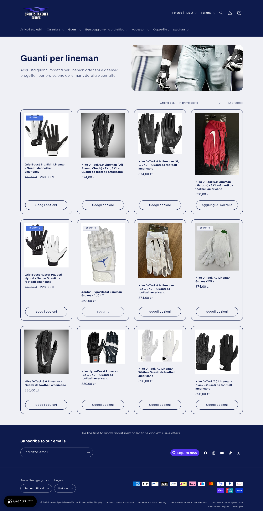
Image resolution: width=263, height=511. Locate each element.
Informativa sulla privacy (152, 503)
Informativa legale (218, 507)
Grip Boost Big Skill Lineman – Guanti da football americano (45, 168)
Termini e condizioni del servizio (188, 503)
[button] (55, 30)
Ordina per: (167, 102)
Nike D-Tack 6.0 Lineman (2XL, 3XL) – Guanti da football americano (156, 289)
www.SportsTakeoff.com (64, 502)
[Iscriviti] (88, 452)
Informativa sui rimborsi (120, 503)
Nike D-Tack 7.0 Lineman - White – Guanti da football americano (156, 372)
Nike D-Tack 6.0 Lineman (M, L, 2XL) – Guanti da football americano (158, 165)
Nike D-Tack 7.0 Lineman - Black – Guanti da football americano (213, 385)
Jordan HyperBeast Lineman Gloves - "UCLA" (101, 293)
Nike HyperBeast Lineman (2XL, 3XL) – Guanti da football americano (99, 375)
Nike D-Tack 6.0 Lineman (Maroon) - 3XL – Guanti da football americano (214, 185)
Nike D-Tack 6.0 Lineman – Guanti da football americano (45, 383)
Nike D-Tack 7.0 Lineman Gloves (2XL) (212, 279)
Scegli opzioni (46, 205)
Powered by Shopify (90, 502)
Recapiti (238, 507)
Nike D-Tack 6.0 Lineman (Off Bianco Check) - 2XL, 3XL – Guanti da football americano (102, 168)
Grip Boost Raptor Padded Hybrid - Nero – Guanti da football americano (43, 278)
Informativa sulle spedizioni (227, 503)
